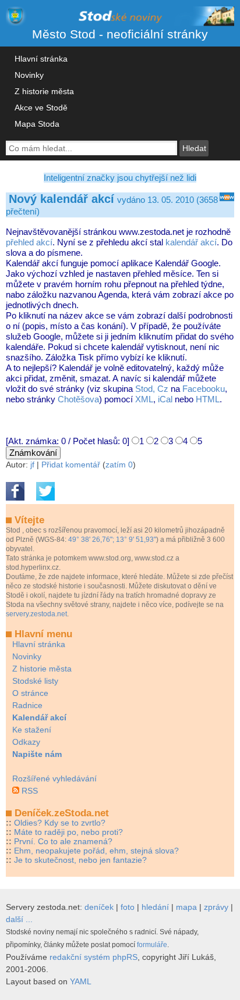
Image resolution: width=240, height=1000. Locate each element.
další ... (19, 919)
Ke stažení (31, 729)
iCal (165, 399)
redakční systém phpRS (93, 957)
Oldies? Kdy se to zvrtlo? (59, 822)
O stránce (30, 693)
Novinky (29, 75)
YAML (80, 981)
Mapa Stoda (37, 123)
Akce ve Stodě (41, 107)
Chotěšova (78, 399)
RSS (30, 790)
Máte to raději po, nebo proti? (68, 832)
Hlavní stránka (41, 58)
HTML (208, 399)
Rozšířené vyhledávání (54, 778)
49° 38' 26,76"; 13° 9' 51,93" (112, 539)
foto (128, 907)
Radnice (27, 705)
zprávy (216, 907)
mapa (186, 907)
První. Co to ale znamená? (63, 841)
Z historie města (44, 91)
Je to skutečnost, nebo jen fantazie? (80, 860)
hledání (155, 907)
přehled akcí (29, 242)
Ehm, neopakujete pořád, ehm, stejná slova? (96, 850)
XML (144, 399)
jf (32, 464)
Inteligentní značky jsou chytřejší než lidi (120, 178)
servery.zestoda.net (36, 614)
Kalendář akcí (39, 717)
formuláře (152, 945)
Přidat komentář (70, 464)
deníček (99, 907)
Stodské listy (35, 680)
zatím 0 (119, 464)
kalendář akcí (191, 242)
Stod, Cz (151, 389)
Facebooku (203, 389)
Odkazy (26, 742)
